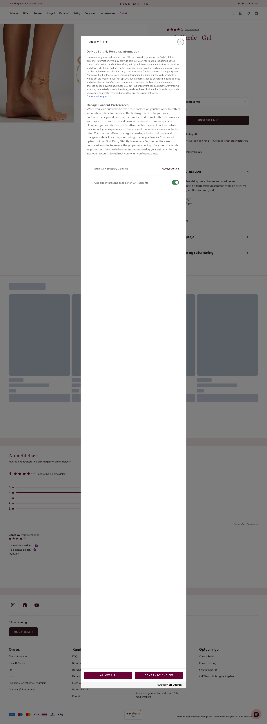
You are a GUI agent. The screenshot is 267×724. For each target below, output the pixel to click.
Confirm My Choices (159, 675)
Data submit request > (98, 96)
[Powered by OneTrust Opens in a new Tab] (170, 685)
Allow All (108, 675)
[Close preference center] (181, 42)
